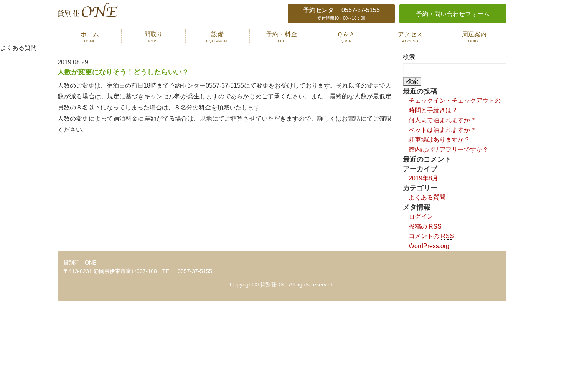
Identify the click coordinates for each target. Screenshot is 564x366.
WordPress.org (429, 246)
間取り (153, 37)
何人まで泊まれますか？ (442, 120)
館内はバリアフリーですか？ (448, 149)
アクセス (410, 37)
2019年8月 (423, 178)
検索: (410, 57)
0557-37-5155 (341, 13)
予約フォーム (453, 14)
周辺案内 (474, 37)
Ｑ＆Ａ (346, 37)
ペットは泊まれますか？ (442, 130)
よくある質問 (427, 197)
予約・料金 (281, 37)
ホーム (90, 37)
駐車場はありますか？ (439, 139)
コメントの (431, 236)
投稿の (425, 226)
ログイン (421, 216)
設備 (217, 37)
